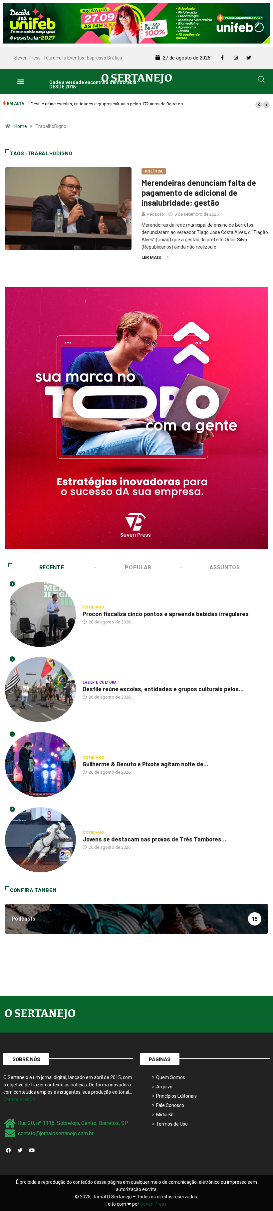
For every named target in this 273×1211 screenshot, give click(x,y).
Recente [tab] (51, 567)
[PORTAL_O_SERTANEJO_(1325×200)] (136, 23)
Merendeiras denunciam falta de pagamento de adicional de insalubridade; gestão (198, 192)
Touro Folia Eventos (63, 57)
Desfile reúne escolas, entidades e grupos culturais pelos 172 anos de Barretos (107, 103)
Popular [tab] (138, 567)
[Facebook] (8, 1150)
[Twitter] (20, 1150)
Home (20, 126)
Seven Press (27, 57)
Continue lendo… (20, 1099)
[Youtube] (32, 1150)
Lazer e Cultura (100, 682)
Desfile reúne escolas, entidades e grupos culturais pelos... (163, 689)
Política (154, 171)
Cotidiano (93, 607)
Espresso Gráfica (104, 57)
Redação (155, 214)
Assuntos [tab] (224, 567)
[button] (20, 81)
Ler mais (151, 257)
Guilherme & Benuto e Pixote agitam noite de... (145, 764)
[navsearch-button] (261, 80)
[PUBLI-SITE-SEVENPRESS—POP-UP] (136, 417)
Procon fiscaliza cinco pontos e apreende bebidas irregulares (166, 613)
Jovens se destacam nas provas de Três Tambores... (154, 839)
